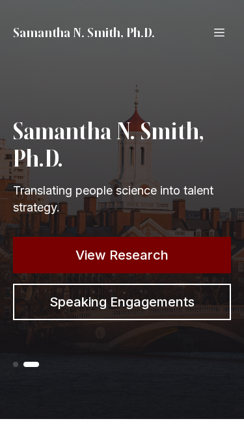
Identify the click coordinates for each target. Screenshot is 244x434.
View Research (122, 255)
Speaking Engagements (122, 302)
